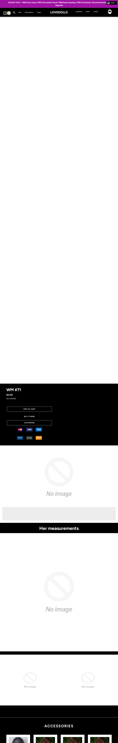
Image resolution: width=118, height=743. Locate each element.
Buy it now (29, 416)
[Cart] (108, 13)
